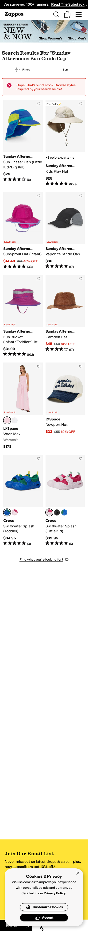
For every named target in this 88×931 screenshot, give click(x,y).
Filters (26, 69)
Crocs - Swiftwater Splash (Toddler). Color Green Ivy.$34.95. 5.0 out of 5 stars (23, 500)
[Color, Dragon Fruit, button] (14, 512)
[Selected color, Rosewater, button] (7, 420)
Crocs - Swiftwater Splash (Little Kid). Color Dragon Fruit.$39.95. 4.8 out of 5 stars (65, 500)
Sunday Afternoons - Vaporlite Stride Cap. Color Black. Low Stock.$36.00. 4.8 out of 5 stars (65, 230)
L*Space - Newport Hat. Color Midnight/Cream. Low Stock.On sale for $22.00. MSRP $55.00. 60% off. (65, 405)
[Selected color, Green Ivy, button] (7, 512)
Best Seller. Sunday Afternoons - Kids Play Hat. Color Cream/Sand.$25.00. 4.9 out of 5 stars (65, 143)
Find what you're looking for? (41, 559)
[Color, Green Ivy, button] (64, 512)
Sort (65, 69)
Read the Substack (67, 4)
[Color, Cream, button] (14, 420)
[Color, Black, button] (57, 512)
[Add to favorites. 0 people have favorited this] (39, 104)
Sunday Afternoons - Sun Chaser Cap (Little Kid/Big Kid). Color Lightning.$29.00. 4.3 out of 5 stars (23, 143)
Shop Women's (50, 38)
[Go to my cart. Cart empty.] (67, 14)
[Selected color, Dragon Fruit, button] (49, 512)
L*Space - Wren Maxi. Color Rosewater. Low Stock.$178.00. (23, 405)
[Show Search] (56, 14)
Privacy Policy (54, 893)
